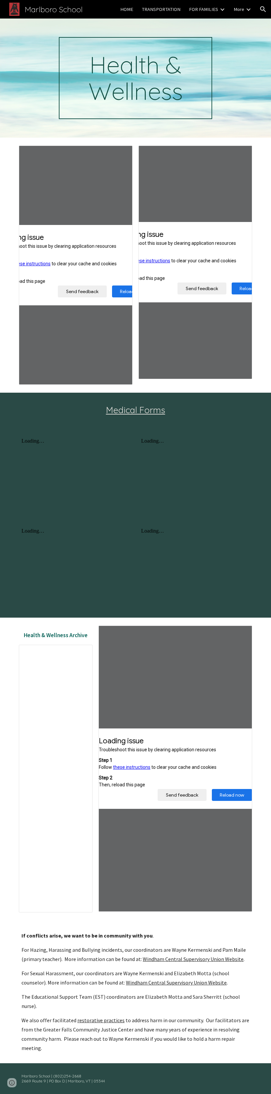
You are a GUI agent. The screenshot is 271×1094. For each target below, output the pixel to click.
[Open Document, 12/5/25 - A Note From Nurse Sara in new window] (239, 154)
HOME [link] (126, 9)
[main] (136, 78)
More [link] (239, 9)
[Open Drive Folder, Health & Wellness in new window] (80, 653)
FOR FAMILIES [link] (203, 9)
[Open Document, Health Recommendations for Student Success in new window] (239, 634)
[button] (263, 9)
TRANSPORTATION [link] (161, 9)
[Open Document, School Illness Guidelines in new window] (120, 154)
